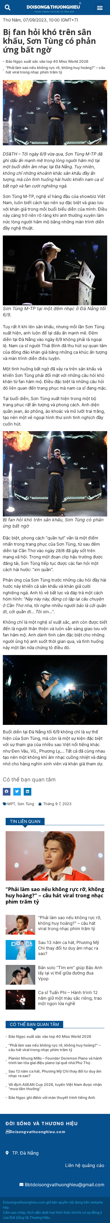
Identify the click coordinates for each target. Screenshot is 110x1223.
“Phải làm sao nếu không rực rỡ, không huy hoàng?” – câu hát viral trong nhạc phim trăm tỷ (55, 69)
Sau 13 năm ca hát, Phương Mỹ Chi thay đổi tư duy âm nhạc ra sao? (68, 948)
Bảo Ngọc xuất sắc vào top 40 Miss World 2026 (47, 61)
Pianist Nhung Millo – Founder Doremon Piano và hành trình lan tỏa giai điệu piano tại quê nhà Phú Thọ (55, 1060)
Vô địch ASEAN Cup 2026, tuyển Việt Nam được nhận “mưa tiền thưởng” (55, 1086)
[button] (7, 7)
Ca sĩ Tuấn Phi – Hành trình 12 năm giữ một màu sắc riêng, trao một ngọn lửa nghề (70, 998)
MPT (11, 803)
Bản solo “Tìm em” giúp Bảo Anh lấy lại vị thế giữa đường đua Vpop (70, 973)
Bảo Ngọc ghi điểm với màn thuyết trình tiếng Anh (51, 1097)
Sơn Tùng (25, 803)
